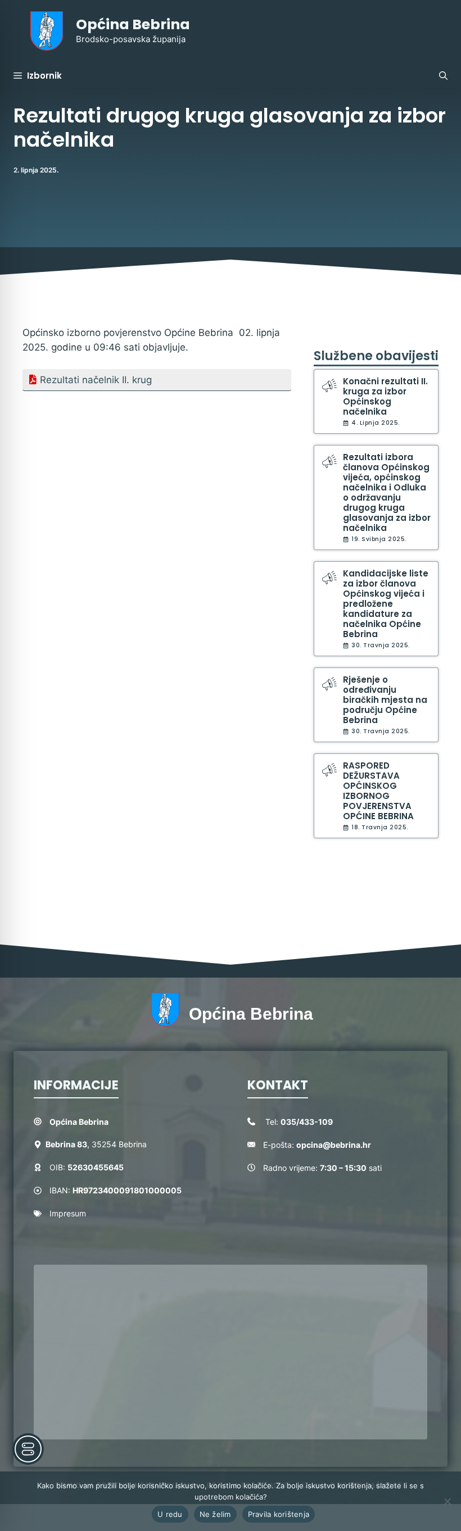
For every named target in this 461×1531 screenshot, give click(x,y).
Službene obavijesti (376, 356)
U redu (170, 1514)
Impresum (67, 1213)
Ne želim (215, 1514)
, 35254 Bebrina (96, 1144)
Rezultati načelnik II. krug (96, 379)
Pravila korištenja (279, 1514)
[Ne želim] (447, 1501)
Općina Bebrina (133, 24)
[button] (443, 76)
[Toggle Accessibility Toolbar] (28, 1449)
